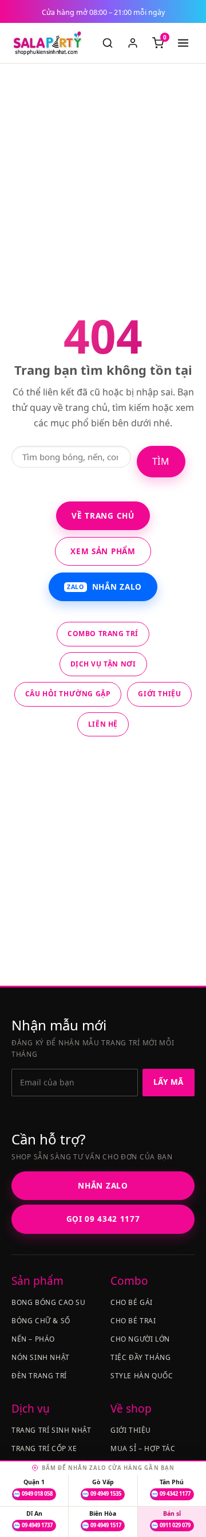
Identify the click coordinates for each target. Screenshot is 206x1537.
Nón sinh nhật (40, 1357)
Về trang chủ (103, 516)
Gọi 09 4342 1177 (103, 1219)
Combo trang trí (103, 633)
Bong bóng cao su (48, 1302)
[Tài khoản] (132, 43)
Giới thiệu (159, 694)
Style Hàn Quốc (141, 1376)
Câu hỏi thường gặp (68, 694)
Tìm (161, 461)
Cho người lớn (140, 1339)
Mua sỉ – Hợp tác (143, 1448)
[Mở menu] (183, 43)
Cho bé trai (133, 1321)
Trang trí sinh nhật (51, 1430)
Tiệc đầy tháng (140, 1357)
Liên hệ (103, 724)
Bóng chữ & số (40, 1321)
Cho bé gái (131, 1302)
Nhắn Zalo (104, 587)
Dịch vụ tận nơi (103, 664)
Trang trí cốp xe (44, 1448)
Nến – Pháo (33, 1339)
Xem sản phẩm (102, 551)
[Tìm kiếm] (107, 43)
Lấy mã (168, 1082)
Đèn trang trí (39, 1376)
